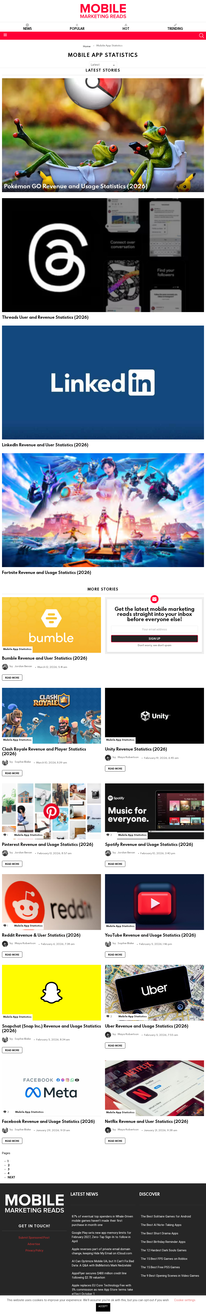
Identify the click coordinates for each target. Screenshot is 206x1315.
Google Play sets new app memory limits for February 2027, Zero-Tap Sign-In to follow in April (101, 1237)
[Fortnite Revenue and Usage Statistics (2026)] (103, 510)
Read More (12, 677)
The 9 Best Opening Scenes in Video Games (170, 1276)
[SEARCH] (201, 36)
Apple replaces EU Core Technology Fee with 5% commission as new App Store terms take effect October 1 (102, 1290)
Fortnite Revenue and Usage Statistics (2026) (46, 572)
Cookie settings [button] (184, 1300)
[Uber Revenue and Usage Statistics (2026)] (154, 993)
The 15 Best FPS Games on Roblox (164, 1259)
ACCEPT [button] (103, 1306)
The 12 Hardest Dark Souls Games (163, 1250)
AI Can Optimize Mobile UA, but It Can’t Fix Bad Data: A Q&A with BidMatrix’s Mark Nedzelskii (103, 1263)
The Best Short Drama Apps (159, 1233)
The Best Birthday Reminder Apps (163, 1242)
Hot (126, 28)
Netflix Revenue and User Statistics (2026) (146, 1121)
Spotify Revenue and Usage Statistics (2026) (149, 844)
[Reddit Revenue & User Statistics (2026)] (51, 902)
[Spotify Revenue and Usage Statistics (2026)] (154, 811)
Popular (77, 28)
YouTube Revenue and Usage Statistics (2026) (150, 935)
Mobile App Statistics (17, 649)
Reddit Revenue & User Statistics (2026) (41, 935)
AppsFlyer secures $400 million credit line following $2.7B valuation (99, 1275)
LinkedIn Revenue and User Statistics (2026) (45, 445)
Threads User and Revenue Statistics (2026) (45, 317)
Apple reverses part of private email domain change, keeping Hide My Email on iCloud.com (102, 1251)
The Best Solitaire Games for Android (166, 1216)
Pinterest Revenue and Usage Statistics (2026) (47, 844)
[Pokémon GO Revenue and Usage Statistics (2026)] (103, 135)
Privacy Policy (34, 1250)
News (27, 28)
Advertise (34, 1244)
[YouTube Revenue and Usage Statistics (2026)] (154, 902)
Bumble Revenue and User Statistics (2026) (44, 658)
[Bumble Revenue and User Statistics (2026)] (51, 625)
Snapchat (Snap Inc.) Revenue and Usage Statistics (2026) (51, 1028)
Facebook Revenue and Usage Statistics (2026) (48, 1121)
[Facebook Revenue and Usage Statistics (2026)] (51, 1088)
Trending (175, 28)
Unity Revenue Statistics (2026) (136, 749)
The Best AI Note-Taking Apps (161, 1225)
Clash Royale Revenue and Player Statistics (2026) (44, 751)
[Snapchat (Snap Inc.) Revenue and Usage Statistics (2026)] (51, 993)
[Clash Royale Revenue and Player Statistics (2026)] (51, 716)
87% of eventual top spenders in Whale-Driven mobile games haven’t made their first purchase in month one (102, 1221)
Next (11, 1177)
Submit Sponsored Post (34, 1237)
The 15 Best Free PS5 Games (160, 1267)
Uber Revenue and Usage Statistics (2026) (146, 1026)
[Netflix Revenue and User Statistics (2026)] (154, 1088)
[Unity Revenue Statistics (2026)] (154, 716)
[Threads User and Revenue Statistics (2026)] (103, 255)
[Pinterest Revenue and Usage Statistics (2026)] (51, 811)
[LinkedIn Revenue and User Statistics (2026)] (103, 382)
